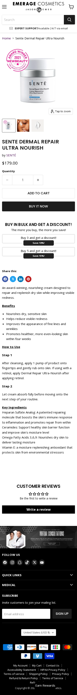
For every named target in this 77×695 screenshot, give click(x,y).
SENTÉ (11, 155)
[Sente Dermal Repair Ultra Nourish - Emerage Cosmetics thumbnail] (8, 125)
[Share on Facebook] (5, 279)
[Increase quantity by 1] (38, 180)
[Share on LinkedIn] (20, 279)
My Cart (36, 665)
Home (6, 38)
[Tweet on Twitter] (13, 279)
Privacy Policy (60, 674)
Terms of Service (52, 678)
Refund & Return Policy (23, 678)
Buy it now (38, 206)
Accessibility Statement (21, 670)
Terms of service (14, 674)
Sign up (62, 613)
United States (36, 632)
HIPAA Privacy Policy (52, 670)
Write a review (38, 509)
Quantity (8, 171)
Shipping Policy (38, 674)
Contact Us (52, 665)
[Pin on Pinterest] (28, 279)
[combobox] (33, 19)
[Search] (69, 19)
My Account (20, 665)
